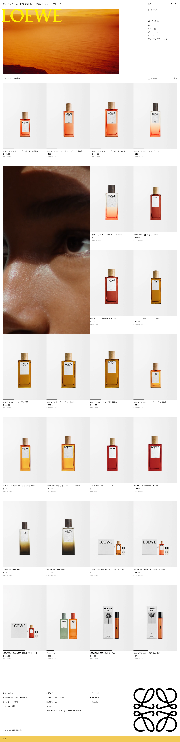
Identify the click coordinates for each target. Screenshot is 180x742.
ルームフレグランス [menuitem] (24, 4)
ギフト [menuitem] (54, 4)
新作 (149, 25)
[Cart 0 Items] (175, 4)
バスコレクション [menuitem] (41, 4)
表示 (175, 78)
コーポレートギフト (10, 702)
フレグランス (152, 10)
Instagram (95, 697)
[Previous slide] (6, 115)
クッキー (50, 706)
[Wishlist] (171, 4)
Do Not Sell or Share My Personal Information (64, 711)
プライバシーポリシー (55, 697)
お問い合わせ (8, 693)
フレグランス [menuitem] (8, 4)
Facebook (95, 693)
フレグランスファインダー (158, 39)
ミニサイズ (152, 36)
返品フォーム (52, 702)
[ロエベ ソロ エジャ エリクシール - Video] (46, 250)
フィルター (7, 78)
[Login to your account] (167, 4)
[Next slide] (43, 115)
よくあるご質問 (9, 706)
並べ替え (17, 78)
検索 (149, 4)
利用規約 (50, 693)
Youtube (95, 702)
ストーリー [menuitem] (64, 4)
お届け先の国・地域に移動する (15, 697)
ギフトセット (153, 32)
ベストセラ (152, 29)
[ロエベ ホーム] (32, 16)
